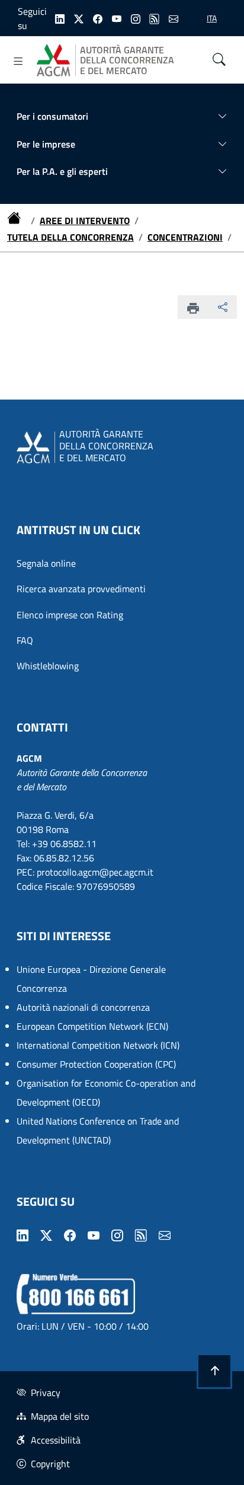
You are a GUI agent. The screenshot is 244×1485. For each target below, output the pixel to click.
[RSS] (154, 18)
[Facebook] (97, 18)
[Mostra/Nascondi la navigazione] (18, 61)
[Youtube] (116, 18)
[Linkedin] (60, 18)
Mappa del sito (60, 1416)
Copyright (50, 1464)
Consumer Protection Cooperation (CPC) (96, 1064)
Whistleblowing (48, 666)
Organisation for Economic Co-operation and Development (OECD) (106, 1092)
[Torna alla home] (16, 220)
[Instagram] (135, 18)
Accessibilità (56, 1440)
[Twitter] (79, 18)
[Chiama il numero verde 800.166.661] (76, 1293)
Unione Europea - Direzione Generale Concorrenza (91, 978)
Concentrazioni (185, 237)
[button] (214, 1371)
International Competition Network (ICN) (98, 1045)
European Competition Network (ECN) (92, 1026)
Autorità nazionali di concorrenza (83, 1007)
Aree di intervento (85, 220)
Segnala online (46, 563)
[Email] (173, 18)
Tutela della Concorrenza (70, 237)
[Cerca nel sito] (219, 60)
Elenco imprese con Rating (70, 615)
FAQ (25, 640)
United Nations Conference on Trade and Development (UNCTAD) (98, 1130)
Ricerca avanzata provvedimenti (81, 589)
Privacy (45, 1392)
